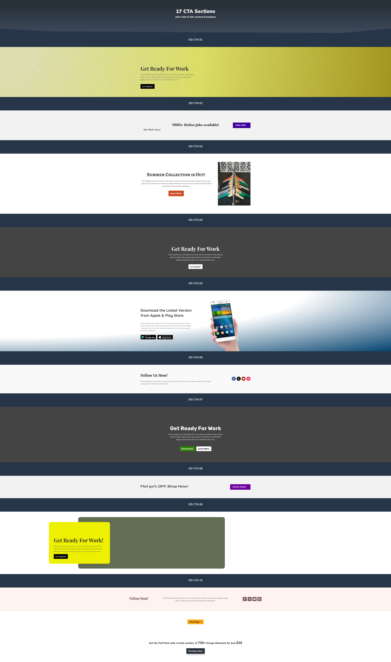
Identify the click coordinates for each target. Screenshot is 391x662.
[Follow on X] (239, 379)
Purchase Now (195, 651)
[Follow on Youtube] (244, 379)
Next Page (194, 622)
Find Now (240, 125)
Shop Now (175, 193)
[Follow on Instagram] (248, 379)
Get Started (147, 86)
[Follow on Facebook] (234, 379)
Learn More (203, 449)
